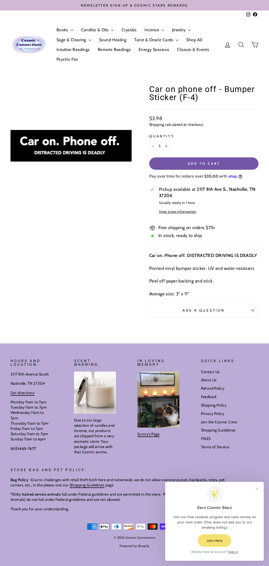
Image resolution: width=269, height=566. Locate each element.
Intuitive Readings (73, 49)
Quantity (161, 136)
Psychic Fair (67, 59)
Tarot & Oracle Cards (154, 39)
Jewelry (179, 29)
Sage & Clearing (71, 39)
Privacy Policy (212, 413)
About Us (209, 380)
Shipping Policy (214, 405)
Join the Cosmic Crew (219, 422)
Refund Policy (213, 388)
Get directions (22, 392)
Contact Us (210, 371)
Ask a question (204, 310)
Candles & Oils (95, 29)
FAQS (206, 438)
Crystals (129, 29)
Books (62, 29)
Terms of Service (215, 447)
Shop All (194, 39)
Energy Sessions (154, 49)
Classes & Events (193, 49)
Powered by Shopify (134, 546)
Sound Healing (113, 39)
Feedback (209, 396)
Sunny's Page (148, 434)
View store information (177, 211)
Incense (152, 29)
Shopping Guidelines (218, 430)
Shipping (156, 124)
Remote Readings (114, 49)
